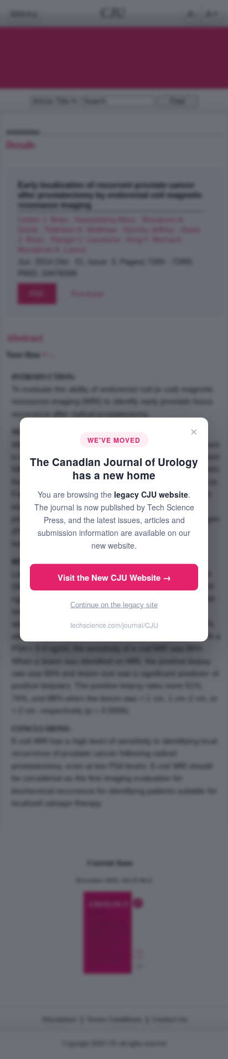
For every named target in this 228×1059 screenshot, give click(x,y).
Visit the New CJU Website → (114, 577)
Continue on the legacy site (114, 605)
